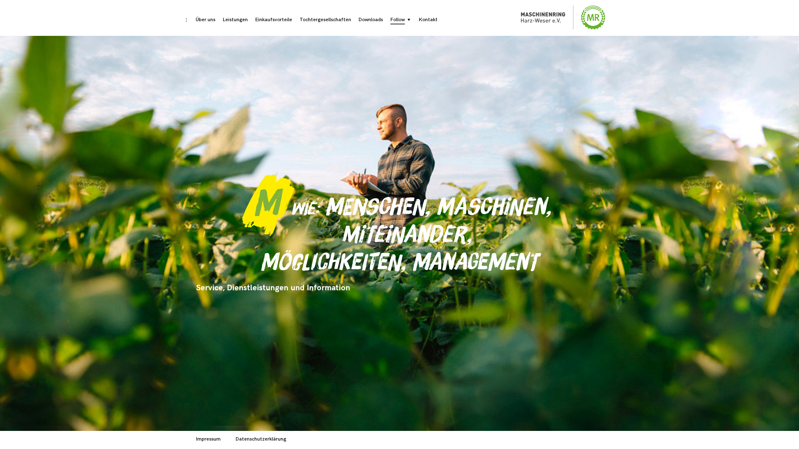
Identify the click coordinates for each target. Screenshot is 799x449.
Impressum (208, 439)
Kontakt (428, 20)
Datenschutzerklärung (261, 439)
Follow (397, 20)
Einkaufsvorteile (273, 20)
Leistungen (235, 20)
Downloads (371, 20)
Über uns (205, 20)
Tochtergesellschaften (325, 20)
